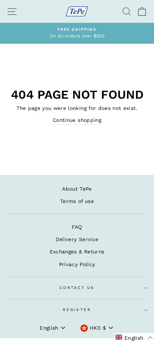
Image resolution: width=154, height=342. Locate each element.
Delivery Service (77, 239)
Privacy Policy (77, 264)
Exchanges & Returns (77, 252)
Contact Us (77, 288)
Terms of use (77, 201)
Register (77, 310)
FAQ (77, 227)
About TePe (77, 189)
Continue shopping (77, 120)
